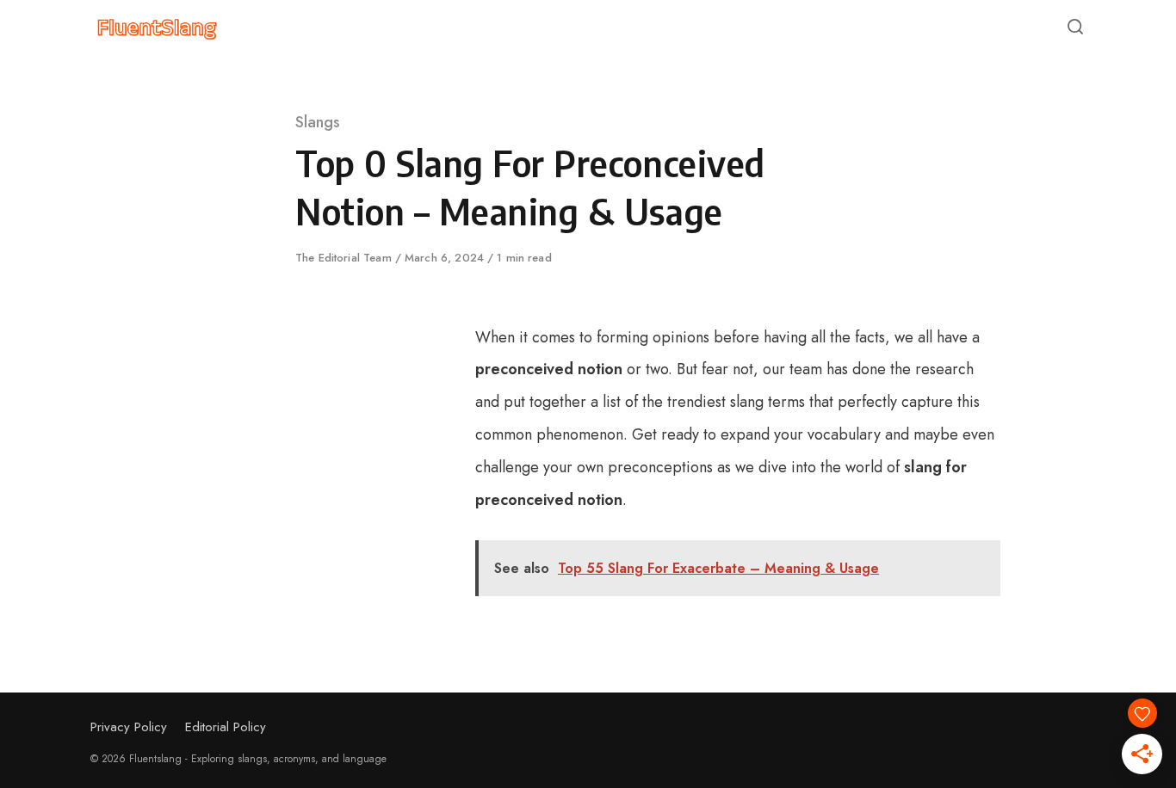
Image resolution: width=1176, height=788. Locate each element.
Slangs (317, 122)
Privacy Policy (128, 726)
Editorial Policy (225, 726)
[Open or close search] (1075, 27)
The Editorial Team (345, 257)
